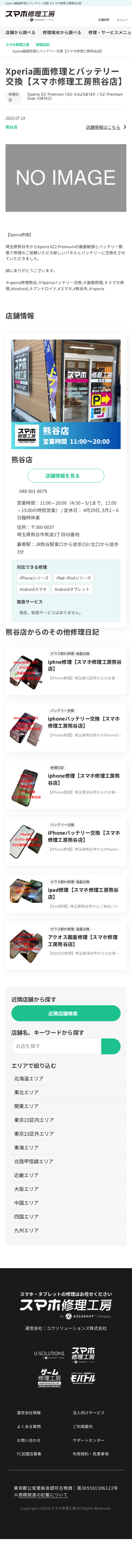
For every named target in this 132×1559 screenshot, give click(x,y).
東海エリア (26, 1147)
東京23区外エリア (34, 1133)
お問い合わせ (29, 1440)
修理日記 (42, 44)
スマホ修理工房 (17, 44)
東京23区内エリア (34, 1119)
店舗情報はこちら (103, 127)
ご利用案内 (83, 1427)
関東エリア (26, 1106)
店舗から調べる (21, 32)
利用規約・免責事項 (91, 1454)
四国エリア (26, 1216)
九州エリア (26, 1230)
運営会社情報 (29, 1413)
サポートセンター (89, 1440)
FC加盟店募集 (29, 1454)
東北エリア (26, 1092)
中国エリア (26, 1202)
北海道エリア (29, 1078)
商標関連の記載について (43, 1495)
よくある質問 (29, 1427)
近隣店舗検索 (63, 1013)
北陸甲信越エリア (33, 1161)
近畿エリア (26, 1175)
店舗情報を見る (63, 475)
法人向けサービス (89, 1413)
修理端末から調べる (62, 32)
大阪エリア (26, 1188)
